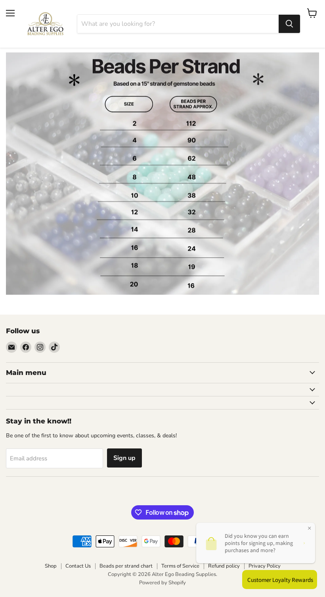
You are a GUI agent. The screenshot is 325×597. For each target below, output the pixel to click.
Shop (51, 566)
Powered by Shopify (162, 582)
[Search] (289, 24)
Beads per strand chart (126, 566)
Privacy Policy (265, 566)
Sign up (124, 458)
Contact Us (78, 566)
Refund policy (224, 566)
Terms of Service (180, 566)
